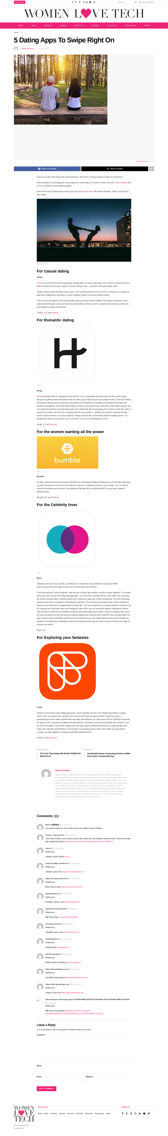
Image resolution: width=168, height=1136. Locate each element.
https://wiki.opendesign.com (57, 984)
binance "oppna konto (54, 835)
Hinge (39, 396)
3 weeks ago (67, 894)
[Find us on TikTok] (94, 2)
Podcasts (111, 25)
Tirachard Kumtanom (142, 161)
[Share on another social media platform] (151, 168)
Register (151, 2)
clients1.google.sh (53, 954)
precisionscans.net (53, 924)
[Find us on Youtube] (90, 2)
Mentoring (19, 2)
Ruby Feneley (28, 49)
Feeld (39, 186)
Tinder (117, 183)
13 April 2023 (43, 49)
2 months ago (66, 825)
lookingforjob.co (52, 939)
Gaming (63, 25)
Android (55, 313)
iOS (45, 313)
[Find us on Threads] (79, 2)
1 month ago (71, 835)
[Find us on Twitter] (75, 2)
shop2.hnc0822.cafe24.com (56, 863)
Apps (33, 25)
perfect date (87, 191)
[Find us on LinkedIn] (87, 2)
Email (39, 1077)
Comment (41, 1035)
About (147, 25)
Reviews (95, 25)
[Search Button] (135, 2)
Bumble (124, 183)
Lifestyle (79, 25)
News (20, 25)
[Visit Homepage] (84, 13)
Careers (48, 25)
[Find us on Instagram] (83, 2)
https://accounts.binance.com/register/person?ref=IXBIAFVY (89, 841)
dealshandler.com (52, 894)
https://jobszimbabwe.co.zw (57, 969)
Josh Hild (39, 264)
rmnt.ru (48, 848)
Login (143, 2)
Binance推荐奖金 (52, 825)
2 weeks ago (52, 1003)
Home (16, 32)
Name (39, 1066)
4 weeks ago (75, 878)
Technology (130, 25)
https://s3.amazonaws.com (56, 878)
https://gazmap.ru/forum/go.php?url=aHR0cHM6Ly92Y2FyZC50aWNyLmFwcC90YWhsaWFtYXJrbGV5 (87, 999)
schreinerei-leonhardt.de (55, 909)
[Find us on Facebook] (72, 2)
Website (89, 1077)
